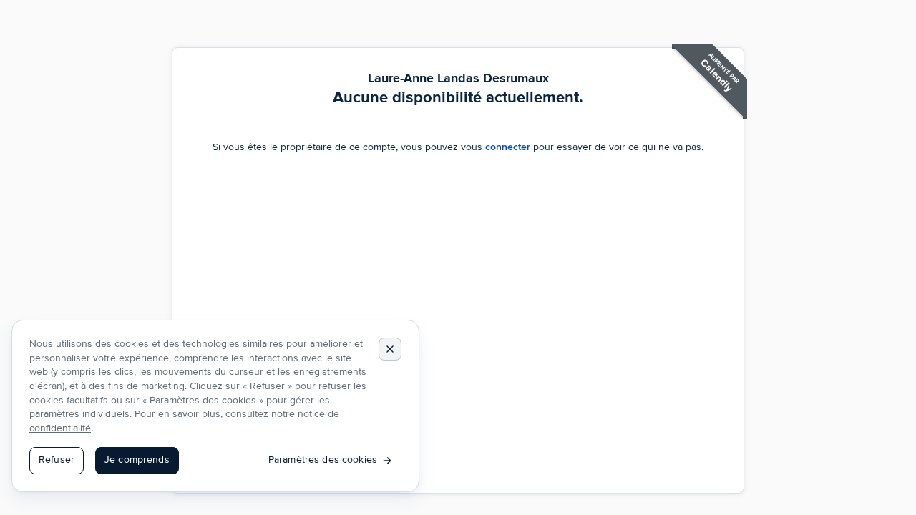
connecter (507, 147)
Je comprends (137, 460)
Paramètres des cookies (322, 460)
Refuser (56, 460)
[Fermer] (390, 349)
